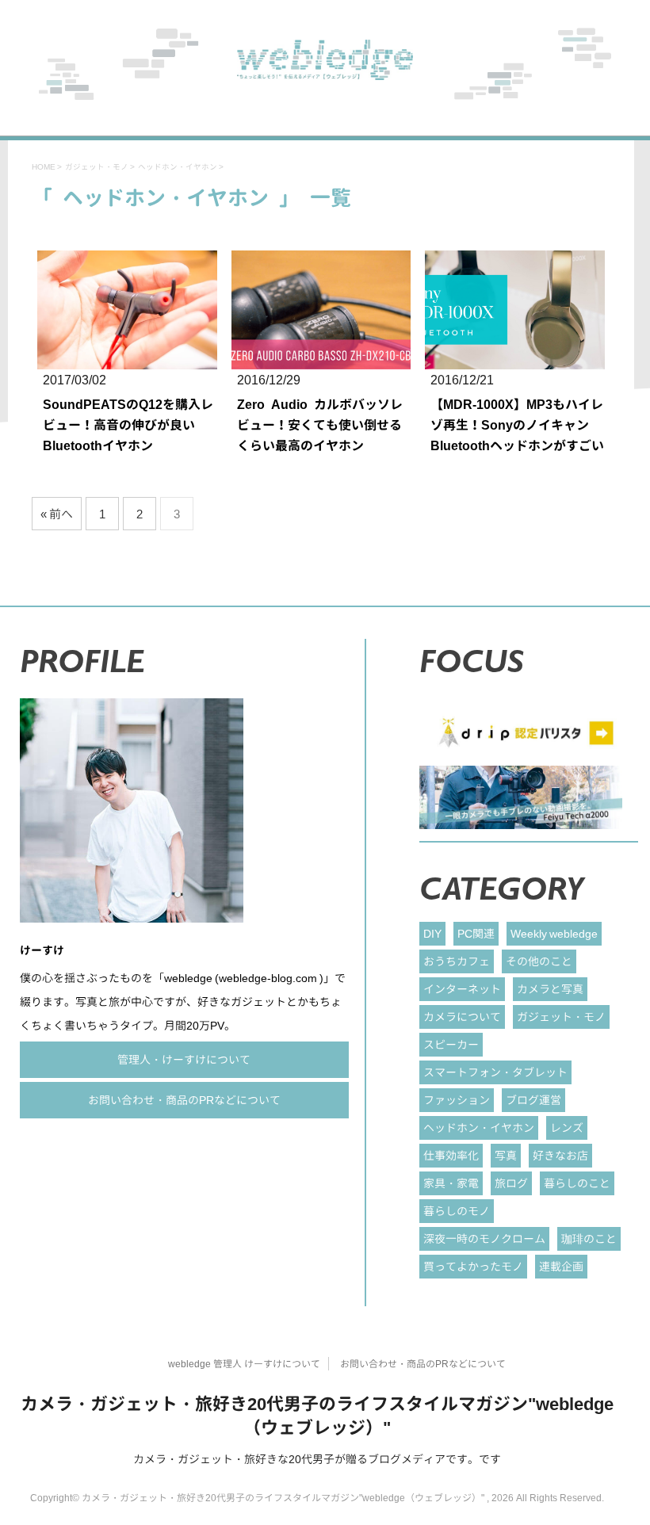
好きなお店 (560, 1155)
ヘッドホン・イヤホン (478, 1127)
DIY (432, 933)
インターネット (462, 988)
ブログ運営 (533, 1099)
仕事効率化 (451, 1155)
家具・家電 (451, 1183)
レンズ (566, 1127)
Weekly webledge (554, 933)
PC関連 (476, 933)
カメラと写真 (550, 988)
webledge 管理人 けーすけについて (244, 1363)
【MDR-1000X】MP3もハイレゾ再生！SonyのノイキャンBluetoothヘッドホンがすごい (517, 425)
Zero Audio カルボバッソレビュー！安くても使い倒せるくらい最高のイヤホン (320, 425)
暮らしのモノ (456, 1210)
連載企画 (561, 1266)
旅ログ (511, 1183)
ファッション (456, 1099)
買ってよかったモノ (473, 1266)
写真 (506, 1155)
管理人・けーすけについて (183, 1059)
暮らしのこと (577, 1183)
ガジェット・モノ (561, 1016)
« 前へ (56, 514)
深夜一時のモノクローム (484, 1238)
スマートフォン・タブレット (495, 1072)
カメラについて (462, 1016)
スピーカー (451, 1044)
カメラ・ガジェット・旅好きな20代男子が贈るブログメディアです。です (317, 1458)
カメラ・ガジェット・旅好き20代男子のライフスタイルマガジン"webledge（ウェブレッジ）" (317, 1415)
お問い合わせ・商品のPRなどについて (184, 1099)
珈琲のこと (589, 1238)
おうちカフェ (456, 961)
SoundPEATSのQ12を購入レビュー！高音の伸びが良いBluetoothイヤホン (128, 425)
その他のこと (539, 961)
